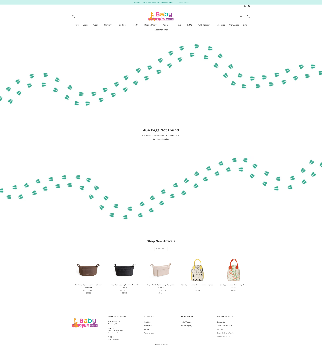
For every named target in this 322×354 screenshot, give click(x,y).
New (77, 25)
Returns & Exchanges (224, 326)
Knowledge (234, 25)
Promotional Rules (223, 337)
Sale (245, 25)
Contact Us (221, 322)
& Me (190, 25)
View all (161, 249)
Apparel (167, 25)
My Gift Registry (186, 326)
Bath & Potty (150, 25)
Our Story (147, 322)
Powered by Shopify (161, 344)
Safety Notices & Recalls (225, 333)
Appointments (161, 29)
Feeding (122, 25)
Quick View (88, 280)
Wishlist (221, 25)
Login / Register (186, 322)
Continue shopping (161, 139)
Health (135, 25)
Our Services (148, 326)
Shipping (220, 329)
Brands (86, 25)
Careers (147, 329)
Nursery (108, 25)
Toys (179, 25)
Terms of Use (149, 333)
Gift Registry (204, 25)
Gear (95, 25)
